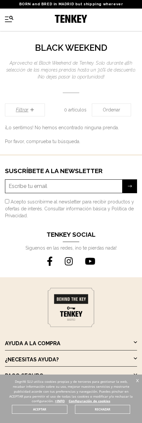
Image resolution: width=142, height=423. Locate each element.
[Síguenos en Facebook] (50, 262)
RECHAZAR (102, 409)
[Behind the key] (71, 325)
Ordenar (111, 109)
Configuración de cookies (89, 401)
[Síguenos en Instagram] (69, 262)
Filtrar (22, 109)
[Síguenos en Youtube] (90, 262)
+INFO (60, 401)
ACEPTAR (39, 409)
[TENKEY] (71, 20)
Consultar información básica (75, 208)
